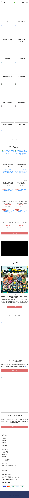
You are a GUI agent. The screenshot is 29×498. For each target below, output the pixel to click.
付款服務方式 (5, 453)
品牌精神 (4, 440)
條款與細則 (4, 456)
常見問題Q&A (5, 449)
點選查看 (14, 370)
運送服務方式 (5, 451)
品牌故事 (4, 438)
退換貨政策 (4, 454)
